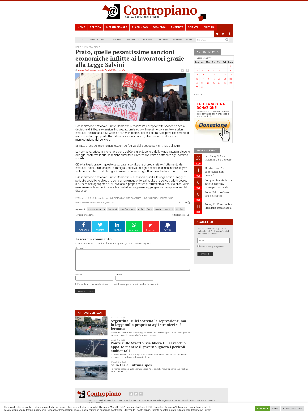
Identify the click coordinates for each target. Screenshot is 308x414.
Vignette (177, 40)
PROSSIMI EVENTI (207, 150)
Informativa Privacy (201, 410)
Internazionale (116, 27)
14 (225, 74)
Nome (78, 274)
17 (202, 79)
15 (230, 74)
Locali (82, 40)
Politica (95, 27)
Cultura (209, 27)
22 (230, 79)
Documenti (163, 40)
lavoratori (112, 209)
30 (197, 87)
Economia (159, 27)
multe (140, 209)
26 (214, 83)
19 (214, 79)
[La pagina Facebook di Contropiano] (229, 34)
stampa (183, 202)
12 (214, 74)
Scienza (193, 27)
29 (230, 83)
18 (208, 79)
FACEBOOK (84, 230)
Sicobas (179, 209)
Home (81, 27)
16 (197, 79)
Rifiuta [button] (275, 408)
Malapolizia (133, 40)
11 (208, 74)
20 (219, 79)
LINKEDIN (117, 230)
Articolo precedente (85, 215)
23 (197, 83)
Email (119, 274)
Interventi (148, 40)
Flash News (140, 27)
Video (189, 40)
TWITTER (100, 230)
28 (225, 83)
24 (202, 83)
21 (225, 79)
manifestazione (127, 209)
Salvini (158, 209)
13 (219, 74)
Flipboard (150, 230)
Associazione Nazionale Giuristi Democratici (102, 70)
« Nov (196, 94)
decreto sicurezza (96, 209)
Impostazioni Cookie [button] (292, 408)
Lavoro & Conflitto (99, 40)
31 (202, 87)
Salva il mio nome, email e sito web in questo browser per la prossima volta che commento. (118, 284)
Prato (149, 209)
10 (202, 74)
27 (219, 83)
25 (208, 83)
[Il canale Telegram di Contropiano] (217, 34)
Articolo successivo (180, 215)
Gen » (203, 94)
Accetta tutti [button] (262, 408)
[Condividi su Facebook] (188, 70)
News (85, 47)
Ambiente (177, 27)
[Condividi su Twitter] (183, 70)
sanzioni (169, 209)
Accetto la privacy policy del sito (212, 247)
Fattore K (118, 40)
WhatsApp (134, 230)
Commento (80, 248)
